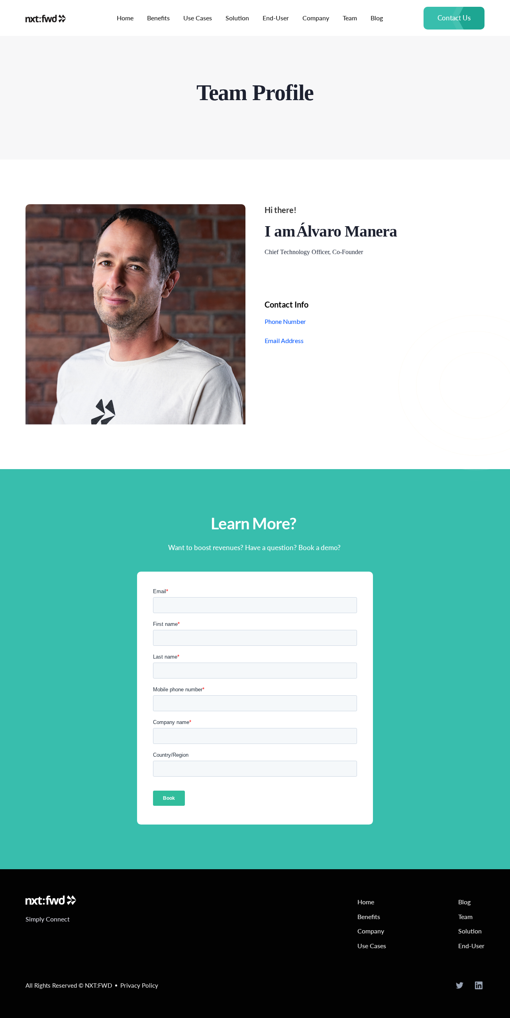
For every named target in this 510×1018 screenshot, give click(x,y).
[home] (51, 18)
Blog (377, 18)
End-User (276, 18)
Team (350, 18)
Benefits (158, 18)
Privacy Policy (139, 985)
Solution (237, 18)
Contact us (454, 18)
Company (315, 18)
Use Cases (197, 18)
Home (125, 18)
